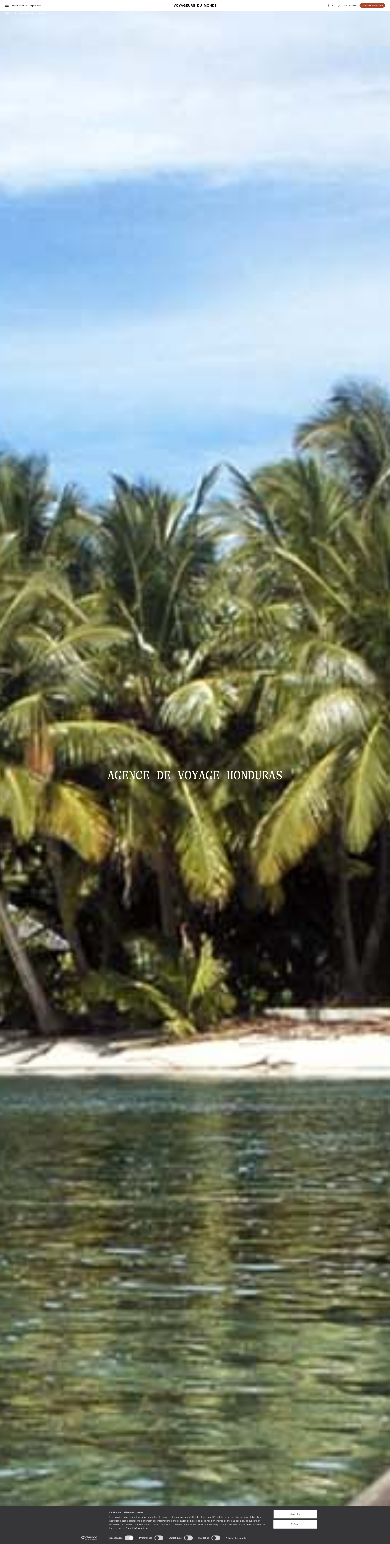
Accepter (295, 1514)
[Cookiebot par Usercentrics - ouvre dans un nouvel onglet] (89, 1538)
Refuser (295, 1524)
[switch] (158, 1537)
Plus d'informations (137, 1528)
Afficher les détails (236, 1538)
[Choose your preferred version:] (330, 5)
